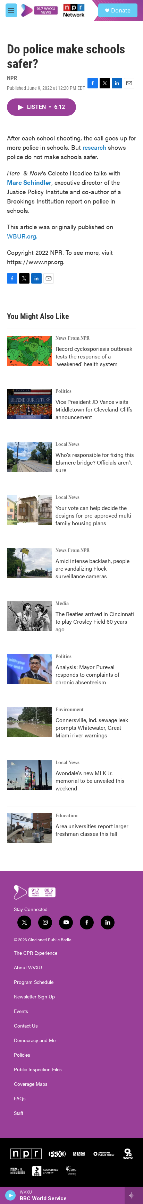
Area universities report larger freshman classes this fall (92, 830)
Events (21, 1011)
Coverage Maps (31, 1084)
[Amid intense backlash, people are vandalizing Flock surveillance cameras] (29, 563)
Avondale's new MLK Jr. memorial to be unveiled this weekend (90, 780)
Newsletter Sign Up (34, 996)
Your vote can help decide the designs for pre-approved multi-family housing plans (94, 515)
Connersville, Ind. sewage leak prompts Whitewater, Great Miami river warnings (92, 727)
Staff (18, 1113)
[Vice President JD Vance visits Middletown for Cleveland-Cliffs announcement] (29, 404)
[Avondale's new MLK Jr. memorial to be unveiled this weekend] (29, 775)
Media (62, 603)
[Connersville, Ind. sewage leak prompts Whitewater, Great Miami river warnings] (29, 722)
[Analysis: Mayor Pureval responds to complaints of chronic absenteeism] (29, 669)
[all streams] (134, 1195)
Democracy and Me (35, 1040)
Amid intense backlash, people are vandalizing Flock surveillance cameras (92, 568)
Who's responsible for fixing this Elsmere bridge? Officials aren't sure (95, 462)
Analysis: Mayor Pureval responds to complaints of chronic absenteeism (87, 674)
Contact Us (26, 1026)
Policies (22, 1055)
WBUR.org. (22, 236)
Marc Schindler (29, 182)
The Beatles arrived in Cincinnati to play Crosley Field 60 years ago (95, 621)
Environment (70, 709)
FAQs (20, 1098)
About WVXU (28, 967)
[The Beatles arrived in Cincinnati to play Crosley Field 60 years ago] (29, 616)
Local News (67, 444)
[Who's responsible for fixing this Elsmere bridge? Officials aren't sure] (29, 457)
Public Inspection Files (38, 1069)
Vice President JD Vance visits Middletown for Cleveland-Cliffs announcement (94, 409)
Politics (64, 391)
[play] (10, 1195)
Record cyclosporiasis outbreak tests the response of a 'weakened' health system (94, 356)
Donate (121, 10)
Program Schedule (33, 982)
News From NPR (73, 338)
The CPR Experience (35, 953)
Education (66, 815)
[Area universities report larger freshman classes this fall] (29, 828)
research (94, 147)
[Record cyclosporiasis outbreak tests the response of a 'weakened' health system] (29, 351)
